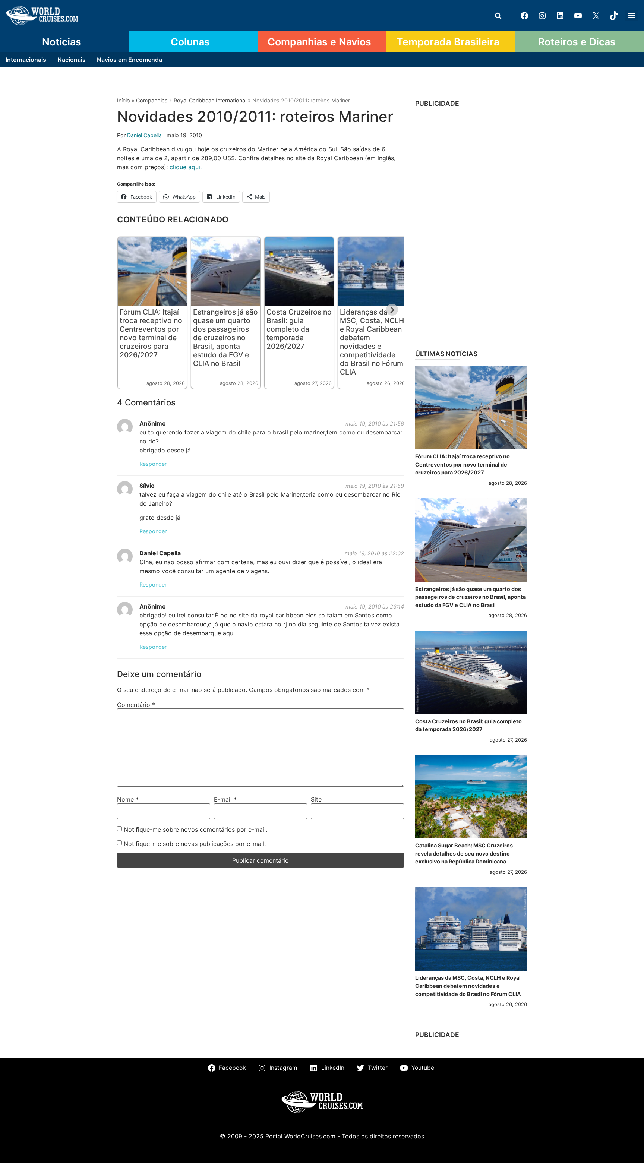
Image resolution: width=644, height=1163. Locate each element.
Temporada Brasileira (448, 42)
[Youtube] (578, 15)
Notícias (61, 42)
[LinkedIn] (560, 15)
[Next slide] (392, 310)
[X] (595, 15)
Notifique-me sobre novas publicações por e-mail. (195, 844)
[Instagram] (542, 15)
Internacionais (26, 59)
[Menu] (631, 15)
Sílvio (147, 485)
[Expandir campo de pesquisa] (498, 15)
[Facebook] (524, 15)
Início (123, 100)
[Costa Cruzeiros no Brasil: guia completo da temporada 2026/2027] (471, 672)
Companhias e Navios (319, 42)
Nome (128, 799)
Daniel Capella (145, 135)
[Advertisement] (471, 227)
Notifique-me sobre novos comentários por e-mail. (195, 829)
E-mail (225, 799)
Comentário (136, 705)
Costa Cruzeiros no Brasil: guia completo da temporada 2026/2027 (299, 329)
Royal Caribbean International (210, 100)
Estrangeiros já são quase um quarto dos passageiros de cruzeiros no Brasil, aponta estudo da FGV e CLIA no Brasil (225, 337)
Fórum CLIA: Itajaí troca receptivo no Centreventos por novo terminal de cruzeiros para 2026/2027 (151, 333)
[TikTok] (613, 15)
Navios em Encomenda (129, 59)
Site (316, 799)
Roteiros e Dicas (577, 42)
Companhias (152, 100)
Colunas (190, 42)
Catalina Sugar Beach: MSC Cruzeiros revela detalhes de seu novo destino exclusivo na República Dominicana (464, 853)
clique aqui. (185, 167)
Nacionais (71, 59)
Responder (153, 464)
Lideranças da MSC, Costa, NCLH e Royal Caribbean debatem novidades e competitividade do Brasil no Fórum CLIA (372, 341)
